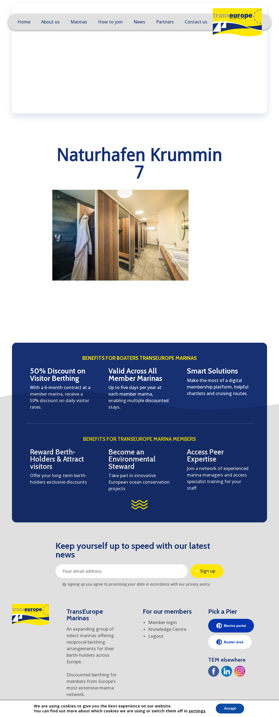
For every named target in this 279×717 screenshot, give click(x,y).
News (139, 22)
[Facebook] (213, 671)
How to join (110, 22)
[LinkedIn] (226, 671)
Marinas (79, 22)
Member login (162, 622)
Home (23, 22)
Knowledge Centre (167, 629)
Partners (165, 22)
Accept (230, 708)
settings (197, 711)
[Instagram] (239, 671)
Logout (155, 636)
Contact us (196, 22)
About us (50, 22)
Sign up (207, 571)
